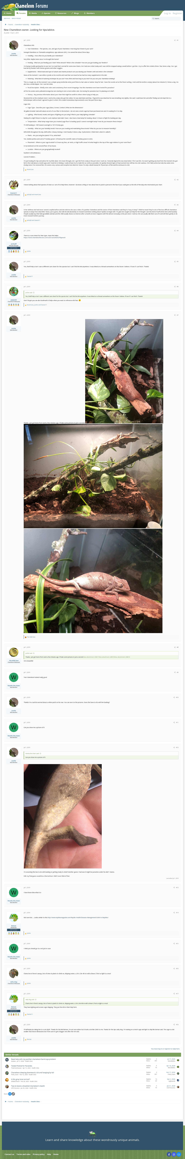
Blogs (76, 13)
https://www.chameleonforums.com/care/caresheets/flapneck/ (45, 237)
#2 (177, 180)
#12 (177, 747)
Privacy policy (39, 1154)
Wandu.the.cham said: (32, 753)
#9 (177, 672)
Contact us (9, 1154)
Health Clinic (29, 1061)
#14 (177, 912)
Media (34, 13)
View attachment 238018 (106, 657)
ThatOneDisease (16, 1068)
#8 (177, 647)
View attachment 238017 (91, 657)
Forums (22, 13)
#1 (177, 40)
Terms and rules (23, 1154)
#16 (177, 968)
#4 (177, 231)
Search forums (16, 18)
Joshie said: (28, 292)
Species (47, 13)
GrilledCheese (15, 1081)
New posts (7, 18)
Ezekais (13, 1061)
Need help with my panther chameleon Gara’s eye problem (33, 1059)
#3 (177, 205)
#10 (177, 697)
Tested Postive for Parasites (21, 1066)
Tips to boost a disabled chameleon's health (28, 1086)
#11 (177, 722)
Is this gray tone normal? (20, 1079)
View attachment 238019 (122, 657)
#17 (177, 994)
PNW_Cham (14, 1075)
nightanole (172, 1081)
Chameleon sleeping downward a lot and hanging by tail (32, 1072)
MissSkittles (171, 1061)
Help (49, 1154)
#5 (177, 261)
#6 (177, 286)
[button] (13, 13)
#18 (177, 1024)
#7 (177, 315)
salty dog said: (29, 999)
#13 (177, 887)
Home (8, 13)
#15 (177, 943)
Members (91, 13)
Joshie (7, 33)
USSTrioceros (15, 1088)
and (34, 194)
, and (37, 305)
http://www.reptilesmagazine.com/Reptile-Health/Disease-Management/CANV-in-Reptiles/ (78, 917)
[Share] (174, 40)
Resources (61, 13)
